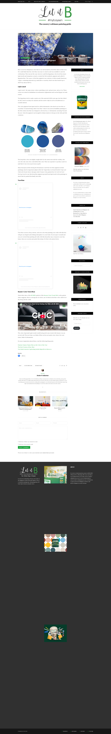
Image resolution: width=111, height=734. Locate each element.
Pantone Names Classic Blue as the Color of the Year (32, 345)
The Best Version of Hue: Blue (26, 347)
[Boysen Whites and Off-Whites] (59, 401)
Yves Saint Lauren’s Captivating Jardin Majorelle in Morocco (35, 349)
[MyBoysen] (55, 16)
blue (20, 365)
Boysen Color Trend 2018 (51, 295)
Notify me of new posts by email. (26, 444)
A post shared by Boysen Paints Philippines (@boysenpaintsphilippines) (35, 286)
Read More (82, 86)
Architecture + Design (39, 1)
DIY (29, 1)
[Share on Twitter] (86, 62)
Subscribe (77, 328)
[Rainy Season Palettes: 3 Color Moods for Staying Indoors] (25, 401)
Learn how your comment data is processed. (44, 452)
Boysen (76, 1)
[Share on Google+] (88, 62)
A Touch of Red (42, 408)
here (79, 303)
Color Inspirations (53, 1)
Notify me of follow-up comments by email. (28, 441)
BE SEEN (33, 295)
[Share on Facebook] (84, 62)
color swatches (28, 365)
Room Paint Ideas (66, 1)
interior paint (38, 365)
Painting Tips (21, 1)
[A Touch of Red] (42, 401)
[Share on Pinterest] (90, 62)
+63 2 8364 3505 (76, 216)
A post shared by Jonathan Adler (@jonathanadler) (35, 227)
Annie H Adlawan (25, 62)
